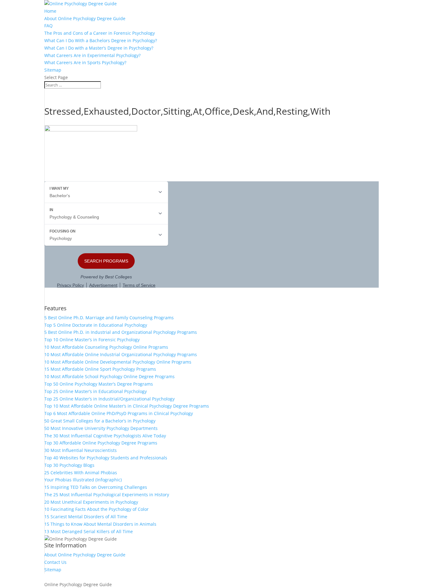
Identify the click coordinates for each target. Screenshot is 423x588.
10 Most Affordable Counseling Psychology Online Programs (106, 347)
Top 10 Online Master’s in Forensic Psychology (92, 340)
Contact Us (55, 562)
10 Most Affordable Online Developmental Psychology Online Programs (117, 362)
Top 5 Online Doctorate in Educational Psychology (95, 325)
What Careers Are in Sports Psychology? (85, 62)
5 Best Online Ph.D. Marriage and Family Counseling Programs (109, 318)
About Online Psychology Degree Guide (84, 18)
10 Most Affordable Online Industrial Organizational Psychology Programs (120, 354)
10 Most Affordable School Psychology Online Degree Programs (109, 376)
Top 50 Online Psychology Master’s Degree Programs (98, 384)
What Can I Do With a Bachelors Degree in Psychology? (100, 40)
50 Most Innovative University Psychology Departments (101, 428)
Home (50, 11)
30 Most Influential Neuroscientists (80, 450)
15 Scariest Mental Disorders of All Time (85, 516)
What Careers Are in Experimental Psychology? (92, 55)
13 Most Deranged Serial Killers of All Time (88, 531)
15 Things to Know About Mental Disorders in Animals (100, 524)
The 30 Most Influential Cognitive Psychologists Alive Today (105, 436)
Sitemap (52, 70)
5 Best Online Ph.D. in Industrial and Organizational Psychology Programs (120, 332)
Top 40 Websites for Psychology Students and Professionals (105, 458)
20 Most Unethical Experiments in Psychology (91, 502)
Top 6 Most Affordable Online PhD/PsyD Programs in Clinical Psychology (118, 413)
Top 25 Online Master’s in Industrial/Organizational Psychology (109, 399)
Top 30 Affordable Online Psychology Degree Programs (100, 443)
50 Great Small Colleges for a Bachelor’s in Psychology (99, 421)
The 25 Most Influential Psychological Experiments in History (106, 494)
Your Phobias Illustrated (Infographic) (83, 480)
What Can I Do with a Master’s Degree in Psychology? (98, 48)
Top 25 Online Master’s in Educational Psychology (95, 391)
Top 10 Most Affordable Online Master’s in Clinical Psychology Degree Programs (126, 406)
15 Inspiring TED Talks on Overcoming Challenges (95, 487)
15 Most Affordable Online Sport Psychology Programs (100, 369)
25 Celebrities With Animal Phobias (80, 472)
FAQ (48, 26)
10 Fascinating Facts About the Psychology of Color (96, 509)
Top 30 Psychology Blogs (69, 465)
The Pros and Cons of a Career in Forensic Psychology (99, 33)
